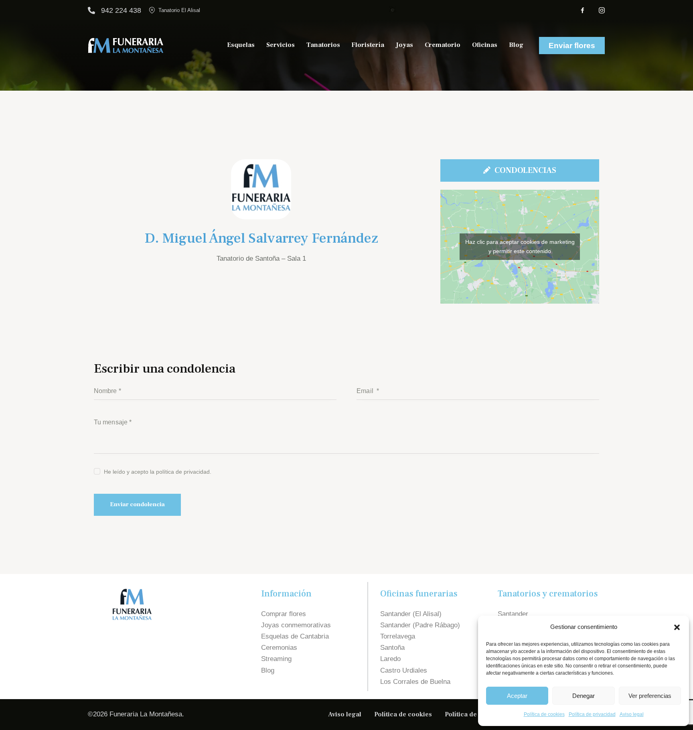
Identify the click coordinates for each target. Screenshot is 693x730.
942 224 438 (121, 10)
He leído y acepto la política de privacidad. (157, 471)
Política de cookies (544, 714)
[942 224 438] (91, 10)
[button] (677, 627)
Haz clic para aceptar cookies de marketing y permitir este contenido (520, 246)
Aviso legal (632, 714)
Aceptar (517, 695)
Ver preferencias (649, 695)
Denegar (583, 695)
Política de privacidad (592, 714)
